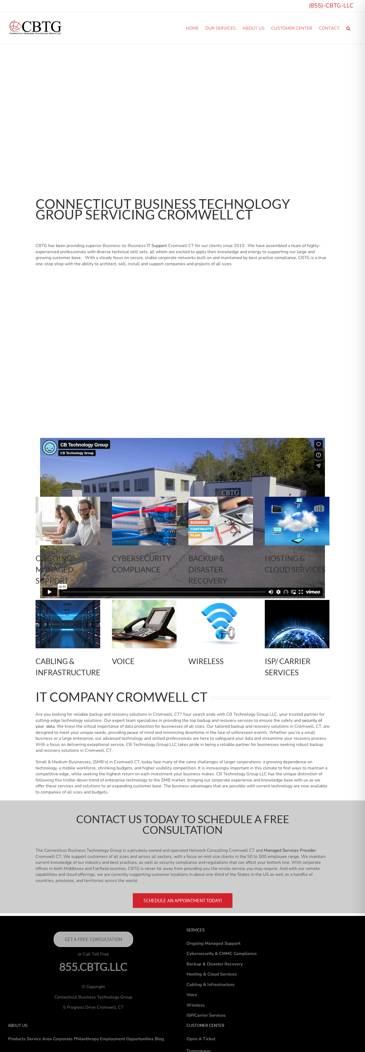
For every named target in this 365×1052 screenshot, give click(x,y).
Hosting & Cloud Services (212, 974)
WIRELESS (206, 661)
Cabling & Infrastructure (211, 985)
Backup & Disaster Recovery (215, 964)
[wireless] (220, 602)
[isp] (297, 602)
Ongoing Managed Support (213, 943)
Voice (192, 995)
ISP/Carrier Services (206, 1015)
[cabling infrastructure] (144, 602)
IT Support (157, 246)
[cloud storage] (68, 602)
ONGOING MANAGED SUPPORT (54, 569)
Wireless (196, 1005)
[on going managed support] (68, 499)
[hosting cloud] (297, 499)
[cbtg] (220, 499)
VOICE (123, 661)
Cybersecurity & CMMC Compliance (222, 954)
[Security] (144, 499)
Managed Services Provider (290, 850)
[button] (348, 28)
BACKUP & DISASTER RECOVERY (207, 569)
